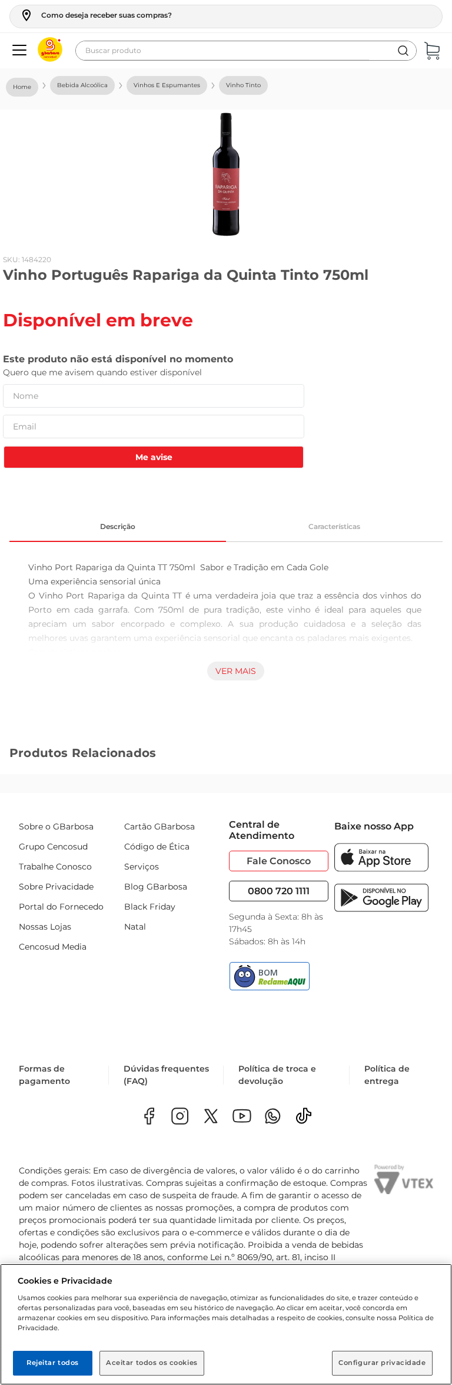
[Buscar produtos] (403, 50)
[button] (95, 15)
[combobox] (246, 51)
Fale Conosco (279, 861)
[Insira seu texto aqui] (272, 1117)
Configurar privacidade (382, 1362)
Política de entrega (387, 1074)
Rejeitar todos (52, 1362)
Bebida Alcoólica (82, 85)
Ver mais (235, 671)
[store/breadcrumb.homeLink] (22, 87)
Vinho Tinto (243, 85)
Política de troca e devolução (277, 1074)
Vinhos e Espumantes (167, 85)
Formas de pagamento (44, 1074)
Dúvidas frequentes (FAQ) (166, 1074)
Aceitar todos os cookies (152, 1362)
